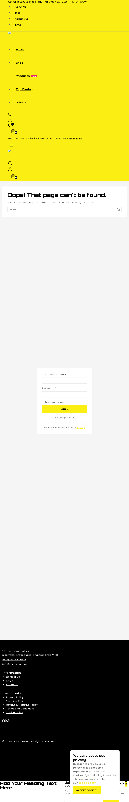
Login (64, 409)
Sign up (81, 427)
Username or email (61, 374)
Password (55, 388)
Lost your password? (64, 418)
